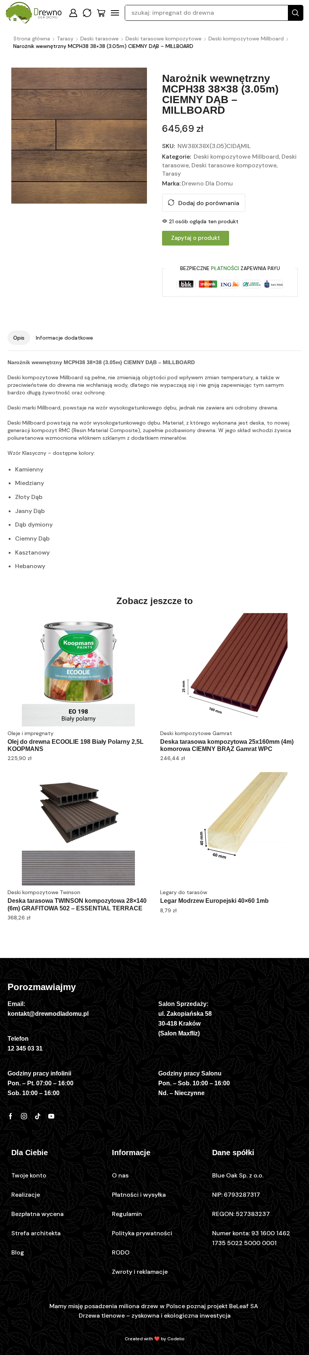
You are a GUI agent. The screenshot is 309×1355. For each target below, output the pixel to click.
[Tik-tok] (38, 1116)
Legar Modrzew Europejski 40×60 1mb (214, 901)
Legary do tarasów (183, 892)
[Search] (295, 12)
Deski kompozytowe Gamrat (196, 733)
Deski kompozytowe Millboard (246, 38)
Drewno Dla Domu (207, 183)
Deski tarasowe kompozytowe (163, 38)
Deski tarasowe (99, 38)
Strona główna (32, 38)
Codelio (176, 1339)
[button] (73, 13)
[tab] (19, 338)
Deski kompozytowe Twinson (44, 892)
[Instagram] (24, 1116)
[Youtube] (51, 1116)
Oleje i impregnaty (31, 733)
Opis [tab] (18, 337)
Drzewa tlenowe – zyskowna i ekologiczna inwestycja (155, 1315)
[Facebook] (11, 1116)
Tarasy (65, 38)
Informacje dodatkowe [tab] (64, 337)
